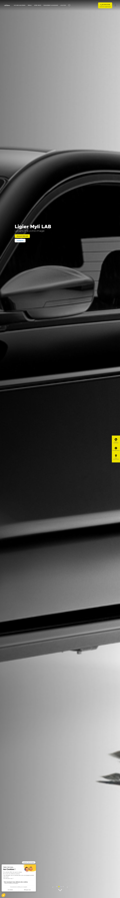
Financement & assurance (51, 5)
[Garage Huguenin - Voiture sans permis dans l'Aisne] (7, 5)
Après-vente (37, 5)
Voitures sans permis (19, 5)
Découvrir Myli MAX (22, 236)
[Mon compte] (115, 5)
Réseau (30, 5)
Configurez (20, 240)
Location (63, 5)
